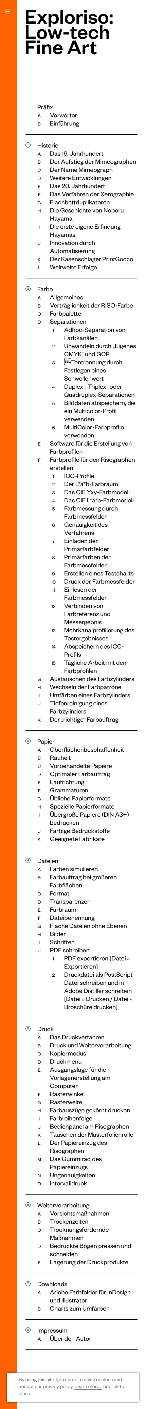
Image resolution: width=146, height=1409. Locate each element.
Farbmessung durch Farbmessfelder (91, 512)
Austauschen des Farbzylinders (92, 679)
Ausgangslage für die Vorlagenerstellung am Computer (80, 1078)
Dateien (47, 861)
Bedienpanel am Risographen (89, 1126)
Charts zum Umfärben (80, 1308)
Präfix (45, 107)
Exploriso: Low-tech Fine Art (69, 31)
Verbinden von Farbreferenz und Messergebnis (87, 614)
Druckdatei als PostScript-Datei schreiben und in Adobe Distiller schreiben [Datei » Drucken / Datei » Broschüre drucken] (99, 991)
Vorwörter (63, 115)
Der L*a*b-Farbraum (91, 484)
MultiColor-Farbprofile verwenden (94, 431)
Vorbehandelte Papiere (81, 766)
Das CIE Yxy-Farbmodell (97, 492)
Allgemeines (66, 297)
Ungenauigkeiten (72, 1175)
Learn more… (88, 1386)
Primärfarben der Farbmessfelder (87, 561)
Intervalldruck (68, 1183)
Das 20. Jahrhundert (77, 186)
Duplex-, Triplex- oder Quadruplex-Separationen (99, 391)
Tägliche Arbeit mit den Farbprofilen (95, 667)
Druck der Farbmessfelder (99, 581)
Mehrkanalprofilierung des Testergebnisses (99, 634)
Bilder (58, 934)
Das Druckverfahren (77, 1037)
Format (59, 893)
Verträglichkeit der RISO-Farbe (91, 305)
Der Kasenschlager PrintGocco (91, 259)
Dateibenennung (72, 918)
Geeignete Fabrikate (77, 839)
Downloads (52, 1284)
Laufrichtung (67, 782)
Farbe (45, 289)
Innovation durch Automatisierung (72, 247)
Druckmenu (66, 1061)
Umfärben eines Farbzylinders (90, 695)
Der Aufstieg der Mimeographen (93, 161)
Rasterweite (66, 1102)
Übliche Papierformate (80, 798)
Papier (46, 741)
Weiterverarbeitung (63, 1205)
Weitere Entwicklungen (80, 178)
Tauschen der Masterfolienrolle (91, 1134)
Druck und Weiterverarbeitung (90, 1045)
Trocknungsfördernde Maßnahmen (79, 1234)
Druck (45, 1029)
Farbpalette (65, 313)
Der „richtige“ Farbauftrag (84, 719)
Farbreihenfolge (71, 1118)
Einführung (64, 123)
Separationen (68, 321)
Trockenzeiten (69, 1221)
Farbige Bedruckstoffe (80, 831)
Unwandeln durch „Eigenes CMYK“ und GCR (100, 350)
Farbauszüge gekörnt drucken (90, 1110)
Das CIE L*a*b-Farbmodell (99, 500)
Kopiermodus (68, 1053)
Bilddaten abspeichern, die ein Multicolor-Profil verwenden (99, 411)
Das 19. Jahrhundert (77, 153)
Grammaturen (69, 790)
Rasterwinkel (67, 1094)
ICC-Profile (79, 476)
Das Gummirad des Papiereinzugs (76, 1163)
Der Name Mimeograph (81, 170)
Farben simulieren (74, 869)
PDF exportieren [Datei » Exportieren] (97, 962)
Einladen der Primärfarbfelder (86, 545)
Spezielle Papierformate (82, 806)
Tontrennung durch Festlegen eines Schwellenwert (93, 370)
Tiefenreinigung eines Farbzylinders (78, 707)
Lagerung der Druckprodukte (89, 1262)
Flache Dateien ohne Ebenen (88, 926)
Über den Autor (70, 1338)
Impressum (52, 1330)
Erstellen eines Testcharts (99, 573)
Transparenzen (70, 901)
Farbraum (63, 909)
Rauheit (60, 758)
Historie (47, 145)
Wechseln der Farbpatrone (86, 687)
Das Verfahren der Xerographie (92, 194)
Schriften (62, 942)
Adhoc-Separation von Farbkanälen (94, 334)
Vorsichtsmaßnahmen (79, 1213)
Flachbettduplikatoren (80, 202)
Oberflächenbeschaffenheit (87, 749)
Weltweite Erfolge (73, 267)
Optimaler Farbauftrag (80, 774)
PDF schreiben (70, 950)
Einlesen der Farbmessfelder (85, 593)
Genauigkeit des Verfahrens (86, 529)
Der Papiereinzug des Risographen (78, 1147)
